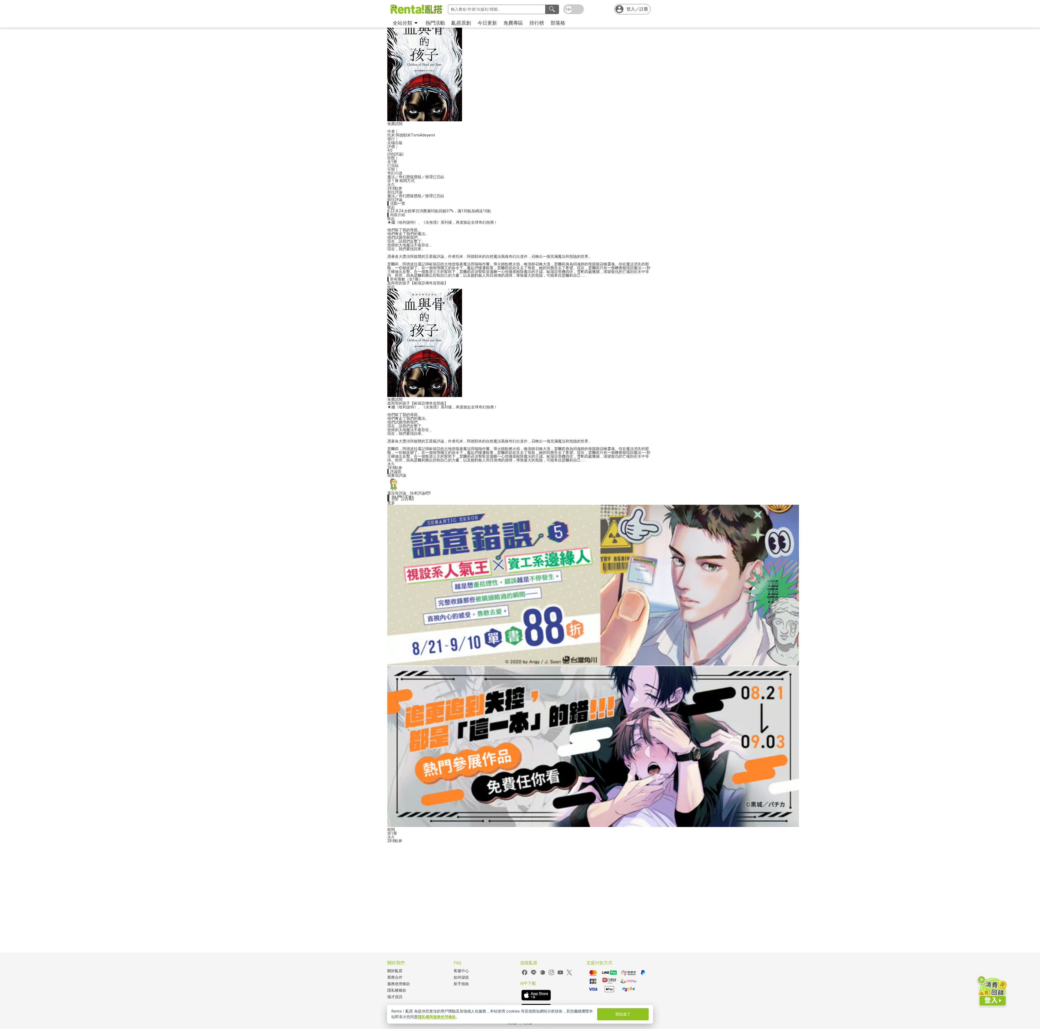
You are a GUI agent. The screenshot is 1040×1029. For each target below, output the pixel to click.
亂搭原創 (461, 23)
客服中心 (461, 971)
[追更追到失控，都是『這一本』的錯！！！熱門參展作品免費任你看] (593, 825)
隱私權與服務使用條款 (437, 1016)
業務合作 (394, 977)
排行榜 (536, 23)
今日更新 (487, 23)
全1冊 (392, 161)
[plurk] (542, 974)
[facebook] (524, 974)
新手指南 (461, 984)
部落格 (558, 23)
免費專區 (513, 23)
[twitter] (569, 974)
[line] (533, 974)
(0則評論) (395, 154)
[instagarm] (551, 974)
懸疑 (410, 177)
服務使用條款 (398, 984)
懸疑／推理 (423, 177)
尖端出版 (394, 143)
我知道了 (622, 1014)
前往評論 (394, 192)
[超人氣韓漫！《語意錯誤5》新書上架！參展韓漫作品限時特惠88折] (593, 664)
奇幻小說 (394, 173)
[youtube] (560, 974)
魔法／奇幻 (396, 177)
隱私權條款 (396, 990)
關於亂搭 (394, 971)
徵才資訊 (394, 997)
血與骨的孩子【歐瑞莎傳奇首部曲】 (417, 283)
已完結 (438, 177)
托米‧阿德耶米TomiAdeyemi (411, 135)
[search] (552, 9)
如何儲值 (461, 977)
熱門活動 (435, 23)
